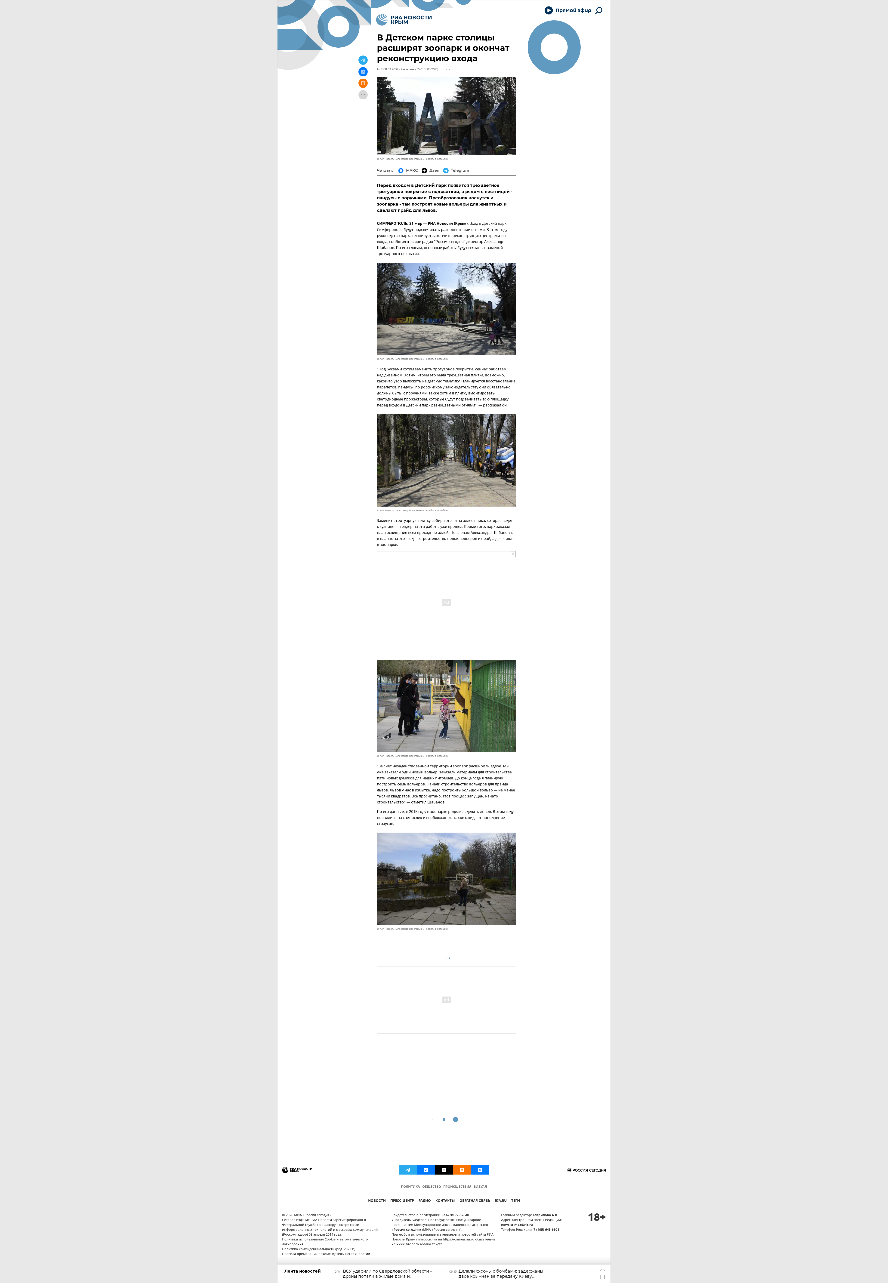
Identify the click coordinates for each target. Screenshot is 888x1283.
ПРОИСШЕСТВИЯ (457, 1187)
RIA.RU (501, 1201)
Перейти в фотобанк (436, 159)
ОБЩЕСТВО (431, 1187)
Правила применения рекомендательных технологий (326, 1254)
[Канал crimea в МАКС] (480, 1170)
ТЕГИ (515, 1201)
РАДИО (425, 1201)
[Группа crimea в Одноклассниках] (462, 1170)
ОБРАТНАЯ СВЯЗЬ (474, 1201)
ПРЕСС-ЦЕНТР (402, 1201)
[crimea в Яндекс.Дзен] (444, 1170)
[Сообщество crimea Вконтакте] (426, 1170)
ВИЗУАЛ (480, 1187)
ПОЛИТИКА (410, 1187)
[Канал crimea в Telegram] (408, 1170)
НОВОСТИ (377, 1201)
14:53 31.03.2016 (387, 69)
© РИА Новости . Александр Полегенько (399, 159)
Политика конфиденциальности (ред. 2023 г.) (318, 1249)
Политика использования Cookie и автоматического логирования (325, 1242)
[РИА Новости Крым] (404, 19)
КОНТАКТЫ (445, 1201)
